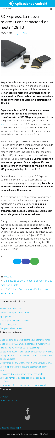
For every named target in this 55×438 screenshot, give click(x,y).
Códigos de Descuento (11, 328)
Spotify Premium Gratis (11, 308)
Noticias (8, 276)
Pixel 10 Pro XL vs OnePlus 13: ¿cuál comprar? (21, 347)
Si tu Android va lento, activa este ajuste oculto (21, 373)
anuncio (5, 124)
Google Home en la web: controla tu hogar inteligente (25, 339)
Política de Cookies (9, 400)
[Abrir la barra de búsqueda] (51, 9)
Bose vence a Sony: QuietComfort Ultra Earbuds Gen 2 (26, 362)
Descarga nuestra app (10, 427)
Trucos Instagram (8, 324)
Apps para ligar (7, 316)
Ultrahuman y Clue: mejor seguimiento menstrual (23, 384)
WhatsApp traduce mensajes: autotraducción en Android (26, 351)
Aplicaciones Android (31, 3)
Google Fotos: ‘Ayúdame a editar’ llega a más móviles (25, 343)
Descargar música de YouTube (14, 320)
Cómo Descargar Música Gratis (14, 312)
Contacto (4, 396)
